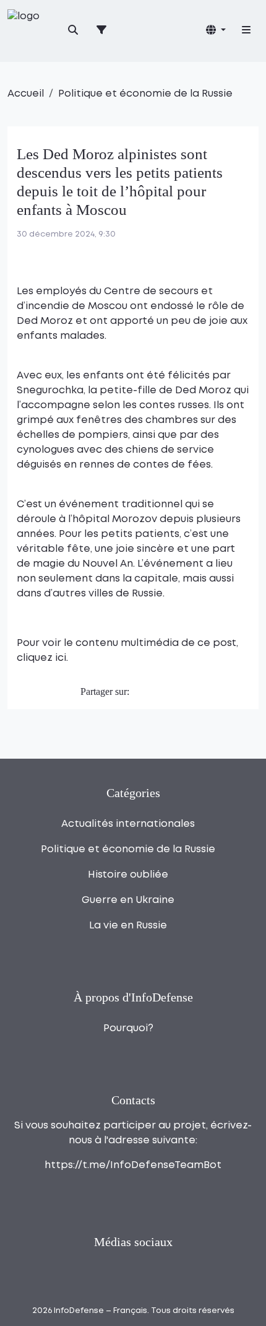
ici (60, 658)
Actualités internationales (128, 824)
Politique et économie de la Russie (145, 93)
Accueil (25, 93)
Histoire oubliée (128, 874)
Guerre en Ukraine (128, 900)
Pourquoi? (128, 1028)
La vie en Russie (128, 925)
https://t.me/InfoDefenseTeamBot (133, 1165)
